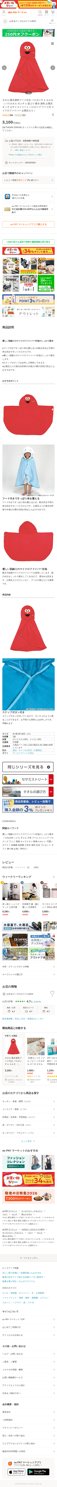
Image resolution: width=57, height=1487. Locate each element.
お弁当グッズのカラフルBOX (32, 1229)
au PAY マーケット (9, 1211)
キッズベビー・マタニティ (32, 1211)
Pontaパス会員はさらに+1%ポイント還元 (25, 155)
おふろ (14, 1214)
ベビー (5, 1214)
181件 (37, 1002)
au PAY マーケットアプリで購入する (28, 224)
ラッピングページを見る (23, 753)
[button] (53, 114)
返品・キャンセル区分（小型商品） (28, 750)
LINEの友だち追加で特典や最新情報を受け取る (28, 242)
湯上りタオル (26, 1214)
